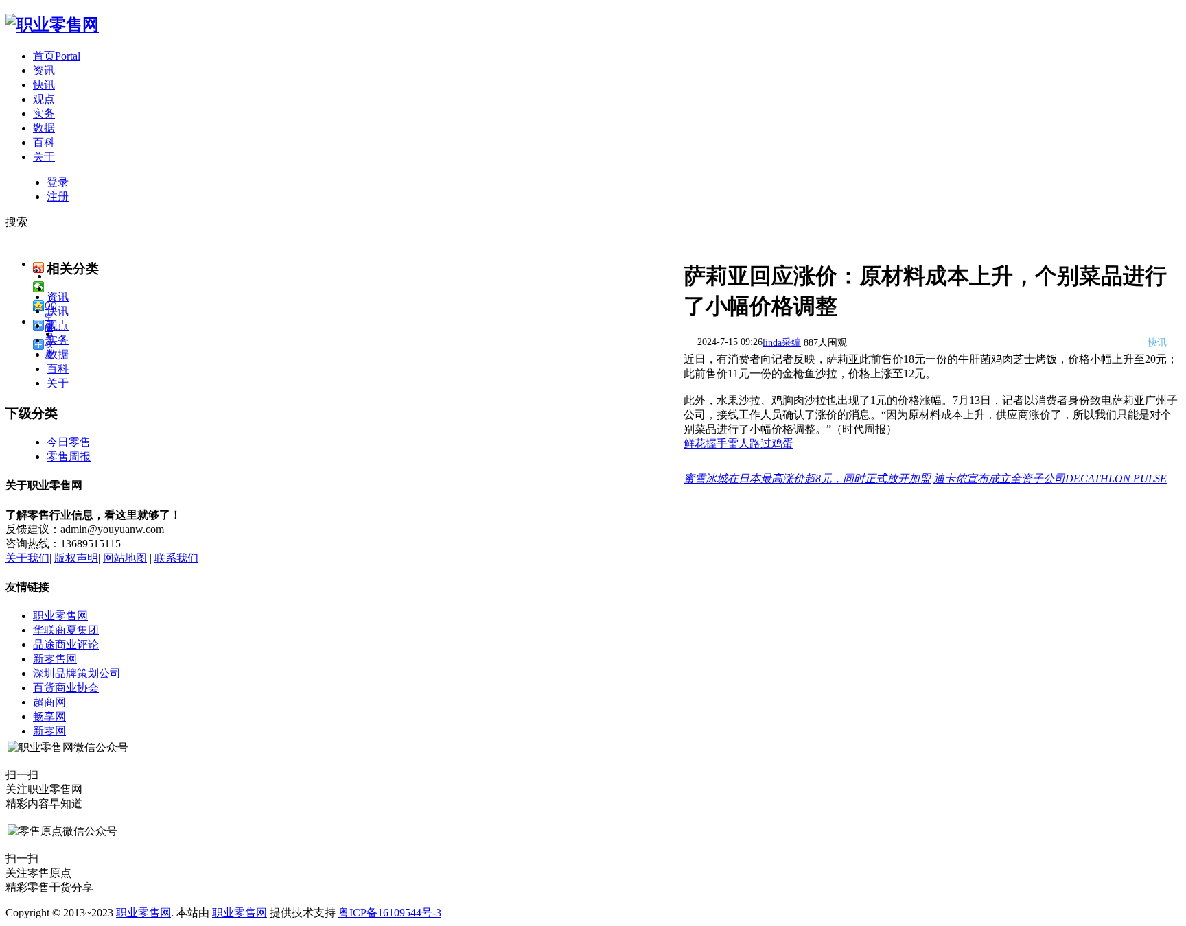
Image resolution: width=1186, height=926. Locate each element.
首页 (56, 56)
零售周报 (69, 456)
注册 (58, 196)
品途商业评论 (66, 644)
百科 (44, 142)
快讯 (44, 85)
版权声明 (76, 558)
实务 (44, 113)
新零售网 (55, 659)
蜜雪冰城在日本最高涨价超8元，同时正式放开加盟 (807, 478)
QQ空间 (51, 306)
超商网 (49, 702)
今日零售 (69, 442)
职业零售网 (60, 615)
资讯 (44, 70)
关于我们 (27, 558)
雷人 (738, 443)
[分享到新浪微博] (39, 267)
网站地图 (125, 558)
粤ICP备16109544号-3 (389, 912)
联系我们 (176, 558)
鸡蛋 (782, 443)
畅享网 (49, 716)
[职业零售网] (52, 25)
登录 (58, 182)
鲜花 (695, 443)
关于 (44, 157)
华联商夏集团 (66, 630)
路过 (760, 443)
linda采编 (782, 342)
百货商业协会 (66, 687)
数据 (44, 128)
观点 (44, 99)
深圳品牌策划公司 (77, 673)
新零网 (49, 731)
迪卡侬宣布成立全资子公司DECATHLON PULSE (1050, 478)
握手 (717, 443)
